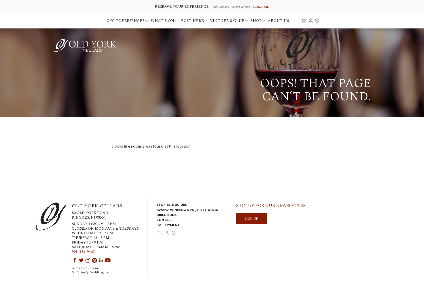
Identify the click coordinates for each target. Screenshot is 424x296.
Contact (165, 219)
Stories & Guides (172, 204)
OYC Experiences (124, 21)
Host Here (191, 21)
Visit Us (317, 20)
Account (310, 20)
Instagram (88, 260)
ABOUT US (277, 21)
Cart (303, 20)
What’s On (161, 21)
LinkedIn (101, 260)
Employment (168, 225)
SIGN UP (251, 218)
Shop (255, 21)
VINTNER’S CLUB (225, 21)
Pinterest (94, 260)
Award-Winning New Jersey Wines (187, 209)
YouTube (108, 260)
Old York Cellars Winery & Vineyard (85, 45)
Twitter (81, 260)
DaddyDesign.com (100, 272)
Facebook (75, 260)
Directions (167, 214)
